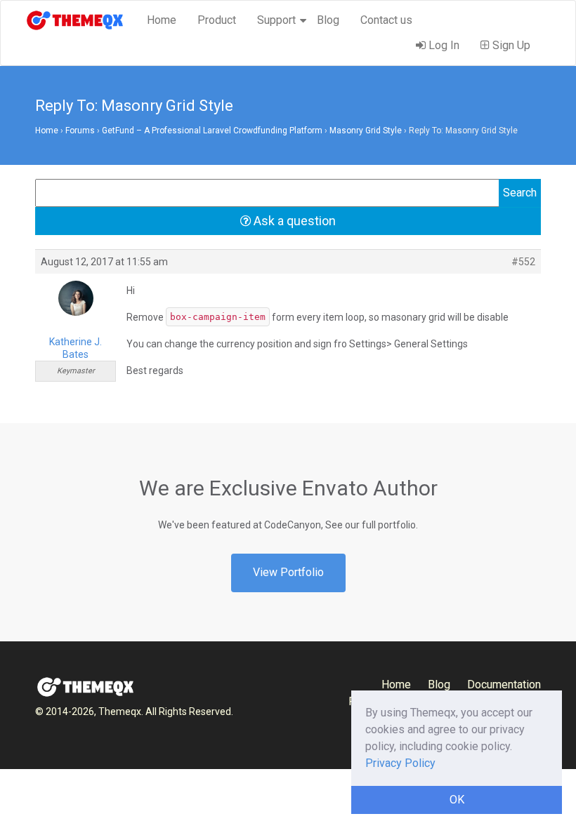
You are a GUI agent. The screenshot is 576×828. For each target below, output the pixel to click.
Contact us (386, 20)
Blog (328, 20)
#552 (523, 261)
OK (457, 799)
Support (276, 20)
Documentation (504, 684)
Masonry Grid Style (365, 130)
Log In (442, 45)
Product (216, 20)
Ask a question (293, 220)
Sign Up (510, 45)
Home (161, 20)
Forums (80, 130)
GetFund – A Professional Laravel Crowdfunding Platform (212, 130)
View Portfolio (288, 572)
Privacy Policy (400, 763)
